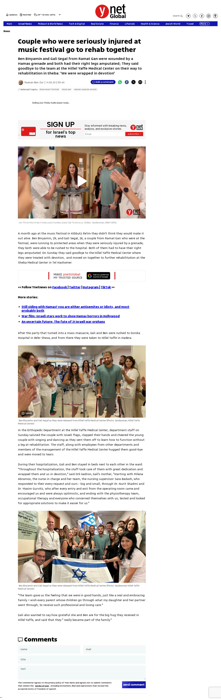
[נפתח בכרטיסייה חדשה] (188, 16)
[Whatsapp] (120, 82)
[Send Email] (140, 82)
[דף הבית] (110, 17)
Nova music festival (49, 89)
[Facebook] (127, 82)
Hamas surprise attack (85, 89)
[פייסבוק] (202, 16)
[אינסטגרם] (208, 16)
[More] (145, 82)
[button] (59, 14)
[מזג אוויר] (35, 15)
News (6, 31)
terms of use (42, 685)
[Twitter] (133, 82)
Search (176, 15)
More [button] (203, 23)
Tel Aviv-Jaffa (48, 15)
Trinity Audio (50, 103)
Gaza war (66, 89)
